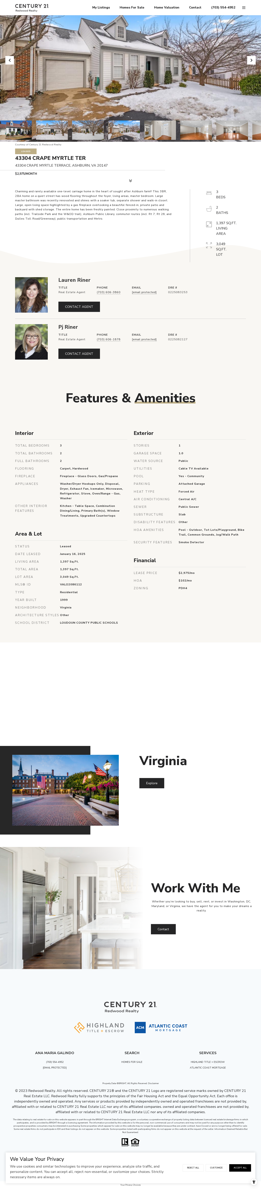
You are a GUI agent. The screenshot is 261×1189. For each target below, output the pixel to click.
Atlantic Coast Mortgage (208, 1067)
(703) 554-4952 (223, 7)
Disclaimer (153, 1083)
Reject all (193, 1167)
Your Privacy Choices (130, 1185)
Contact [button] (163, 929)
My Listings (101, 7)
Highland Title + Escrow (208, 1062)
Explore (151, 783)
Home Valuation (166, 7)
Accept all (240, 1167)
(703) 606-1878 (109, 339)
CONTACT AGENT (79, 307)
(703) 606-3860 (109, 292)
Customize (216, 1167)
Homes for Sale (132, 7)
